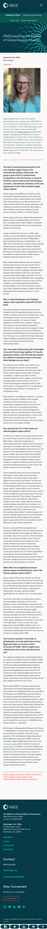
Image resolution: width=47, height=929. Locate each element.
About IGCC (8, 837)
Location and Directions (13, 876)
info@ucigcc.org (10, 870)
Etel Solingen (8, 60)
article (13, 236)
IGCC (10, 5)
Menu (41, 5)
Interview (7, 65)
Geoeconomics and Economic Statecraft (20, 779)
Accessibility (8, 849)
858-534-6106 (9, 864)
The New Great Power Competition (17, 777)
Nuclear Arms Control (29, 20)
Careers (6, 841)
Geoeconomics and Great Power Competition (22, 775)
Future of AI (14, 20)
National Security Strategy (32, 15)
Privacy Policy (8, 845)
